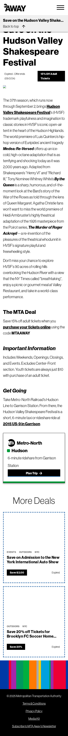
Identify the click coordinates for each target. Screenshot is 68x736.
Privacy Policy (34, 711)
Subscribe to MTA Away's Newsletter (34, 726)
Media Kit (34, 719)
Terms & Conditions (34, 703)
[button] (34, 530)
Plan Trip (32, 473)
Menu (60, 7)
